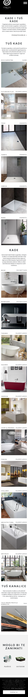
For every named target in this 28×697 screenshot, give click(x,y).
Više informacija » (17, 688)
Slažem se (14, 692)
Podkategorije (18, 35)
